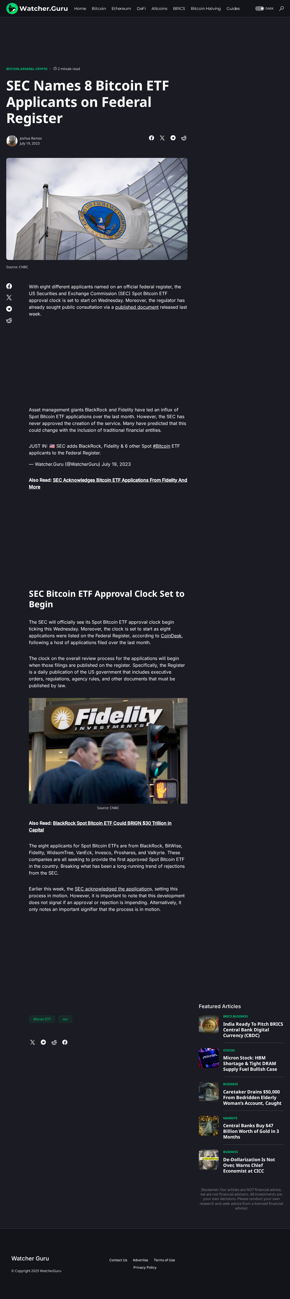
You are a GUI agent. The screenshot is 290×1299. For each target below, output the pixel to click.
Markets (230, 1118)
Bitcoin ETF (42, 1019)
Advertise (140, 1260)
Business (240, 1016)
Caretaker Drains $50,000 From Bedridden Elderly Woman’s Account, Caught (252, 1097)
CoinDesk (171, 635)
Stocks (229, 1050)
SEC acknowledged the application (112, 889)
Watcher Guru (30, 1258)
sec (65, 1019)
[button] (264, 8)
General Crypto (34, 69)
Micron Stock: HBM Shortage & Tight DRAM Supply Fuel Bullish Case (250, 1063)
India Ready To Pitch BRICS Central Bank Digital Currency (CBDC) (253, 1029)
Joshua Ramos (31, 138)
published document (137, 307)
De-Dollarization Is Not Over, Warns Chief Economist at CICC (249, 1165)
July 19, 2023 (116, 464)
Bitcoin (12, 69)
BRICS (227, 1016)
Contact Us (118, 1260)
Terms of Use (164, 1260)
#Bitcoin (161, 446)
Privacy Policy (145, 1267)
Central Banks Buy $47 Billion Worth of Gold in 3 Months (251, 1131)
